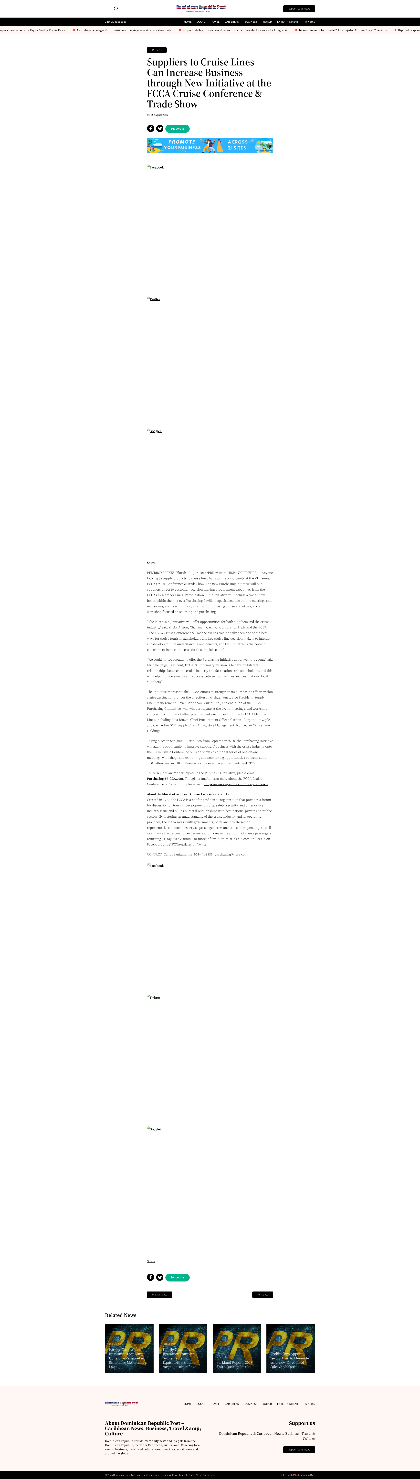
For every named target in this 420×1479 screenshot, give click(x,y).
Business (250, 22)
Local (201, 22)
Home (187, 22)
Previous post (159, 1294)
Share (151, 562)
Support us (177, 129)
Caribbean (232, 22)
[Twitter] (210, 359)
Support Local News (299, 8)
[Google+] (210, 491)
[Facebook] (210, 228)
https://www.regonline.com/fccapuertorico (236, 784)
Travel (215, 22)
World (267, 22)
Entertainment (287, 22)
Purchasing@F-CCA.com (165, 778)
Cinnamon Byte (306, 1475)
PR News (309, 22)
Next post (263, 1294)
